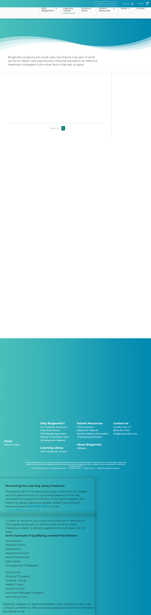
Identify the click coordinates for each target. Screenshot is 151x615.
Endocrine (16, 281)
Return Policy (11, 444)
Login (125, 3)
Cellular (14, 269)
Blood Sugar (17, 258)
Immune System (20, 299)
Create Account (106, 3)
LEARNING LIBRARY (22, 144)
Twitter (119, 441)
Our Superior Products (53, 427)
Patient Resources (90, 423)
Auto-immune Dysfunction (25, 179)
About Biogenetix (89, 444)
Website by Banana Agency (108, 468)
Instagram (130, 441)
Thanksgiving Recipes (89, 436)
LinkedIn (125, 441)
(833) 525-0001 (121, 430)
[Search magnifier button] (50, 332)
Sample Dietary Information (93, 433)
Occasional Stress (20, 311)
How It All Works (50, 430)
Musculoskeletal (19, 305)
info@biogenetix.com (125, 433)
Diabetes (16, 167)
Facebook (114, 441)
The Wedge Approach (53, 433)
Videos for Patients (87, 430)
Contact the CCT (122, 427)
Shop (141, 3)
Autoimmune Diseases (23, 202)
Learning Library (51, 447)
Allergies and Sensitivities (24, 240)
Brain (13, 264)
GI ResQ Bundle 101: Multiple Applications (22, 115)
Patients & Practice (21, 185)
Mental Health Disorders (24, 234)
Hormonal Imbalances (23, 214)
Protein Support (19, 323)
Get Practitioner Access (53, 451)
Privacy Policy (75, 468)
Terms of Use (89, 468)
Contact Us (120, 423)
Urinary (14, 317)
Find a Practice (85, 427)
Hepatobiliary (18, 293)
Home (8, 441)
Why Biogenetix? (52, 423)
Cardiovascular (18, 276)
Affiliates (82, 448)
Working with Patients (52, 440)
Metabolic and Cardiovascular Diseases (27, 221)
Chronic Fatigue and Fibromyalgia (29, 228)
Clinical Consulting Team (54, 436)
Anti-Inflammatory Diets (24, 173)
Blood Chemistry (20, 161)
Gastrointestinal (19, 287)
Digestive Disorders (21, 208)
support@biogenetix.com (22, 510)
